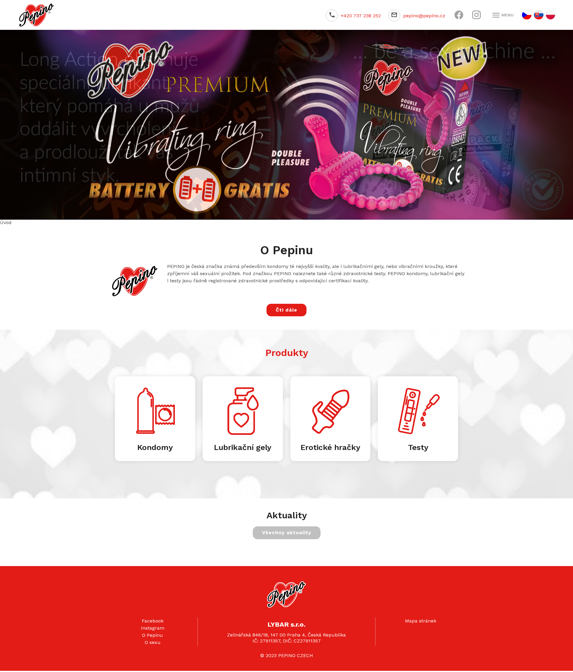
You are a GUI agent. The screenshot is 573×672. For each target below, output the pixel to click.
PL (550, 15)
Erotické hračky (330, 446)
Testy (418, 446)
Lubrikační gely (242, 446)
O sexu (153, 642)
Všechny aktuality (286, 532)
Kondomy (155, 446)
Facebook (153, 620)
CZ (526, 15)
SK (538, 15)
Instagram (152, 627)
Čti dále (286, 309)
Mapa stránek (420, 620)
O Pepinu (152, 634)
